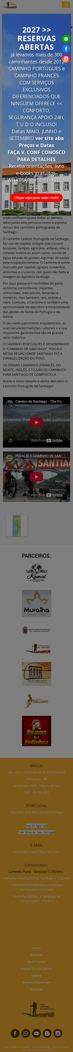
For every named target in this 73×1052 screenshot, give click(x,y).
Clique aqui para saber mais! (36, 197)
